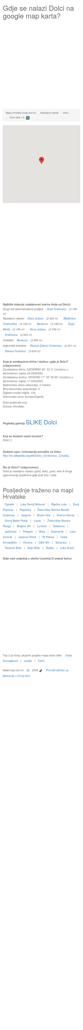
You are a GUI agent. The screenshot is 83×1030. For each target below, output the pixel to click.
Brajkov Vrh (24, 526)
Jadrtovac (11, 531)
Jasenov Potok (27, 537)
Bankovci (42, 324)
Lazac (37, 520)
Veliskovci (59, 526)
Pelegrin (28, 531)
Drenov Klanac (66, 515)
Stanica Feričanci (15, 351)
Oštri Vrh (44, 542)
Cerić (41, 661)
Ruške (50, 548)
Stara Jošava (35, 318)
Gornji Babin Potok (16, 520)
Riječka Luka (59, 504)
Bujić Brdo (34, 548)
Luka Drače (67, 548)
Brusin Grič (44, 515)
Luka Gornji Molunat (32, 504)
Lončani (42, 526)
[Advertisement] (41, 63)
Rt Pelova (48, 537)
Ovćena (27, 542)
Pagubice (25, 510)
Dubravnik (57, 531)
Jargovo (26, 515)
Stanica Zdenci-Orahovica (46, 345)
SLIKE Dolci (41, 422)
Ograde (9, 504)
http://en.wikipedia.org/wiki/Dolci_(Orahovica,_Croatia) (36, 455)
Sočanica (61, 542)
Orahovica (11, 335)
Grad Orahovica (56, 309)
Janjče (28, 661)
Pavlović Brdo (13, 548)
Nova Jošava (38, 329)
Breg (42, 531)
